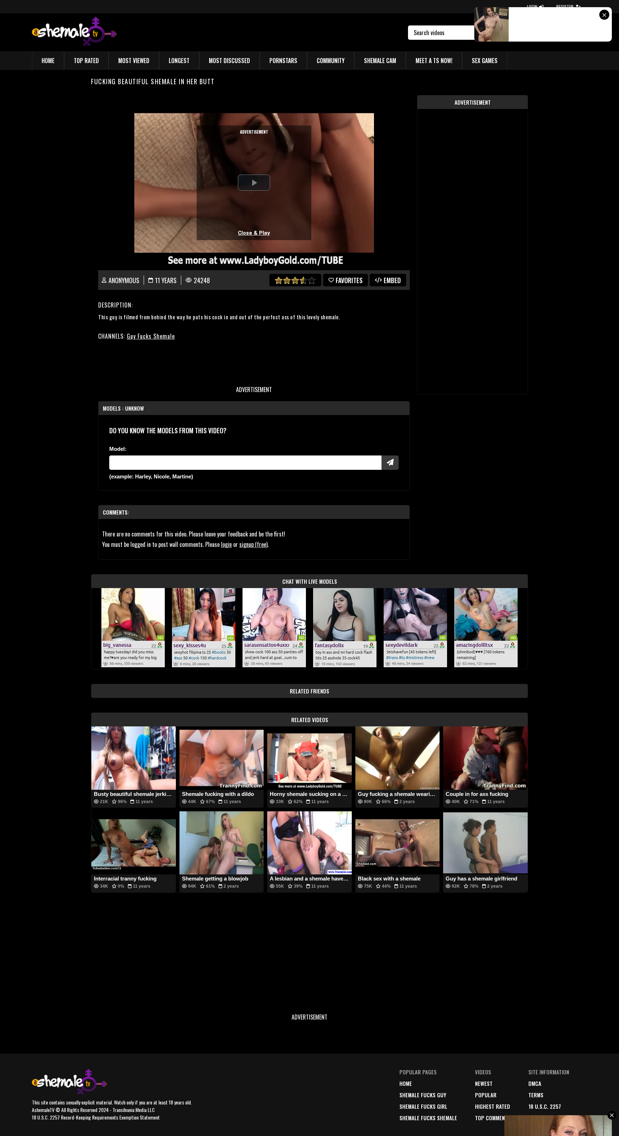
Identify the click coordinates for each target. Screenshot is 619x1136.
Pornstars (283, 60)
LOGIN (532, 7)
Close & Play (254, 233)
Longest (179, 60)
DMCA (534, 1083)
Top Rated (86, 60)
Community (331, 60)
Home (48, 60)
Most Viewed (133, 60)
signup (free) (253, 544)
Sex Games (485, 60)
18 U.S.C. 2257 (544, 1106)
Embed (392, 280)
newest (484, 1083)
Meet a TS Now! (434, 60)
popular (485, 1095)
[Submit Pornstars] (390, 462)
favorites (349, 280)
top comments (492, 1118)
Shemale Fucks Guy (422, 1095)
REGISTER (565, 7)
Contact (538, 1118)
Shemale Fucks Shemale (428, 1118)
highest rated (492, 1106)
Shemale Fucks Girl (423, 1106)
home (405, 1083)
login (226, 544)
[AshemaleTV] (74, 32)
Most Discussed (229, 60)
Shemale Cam (380, 60)
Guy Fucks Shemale (151, 336)
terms (535, 1095)
